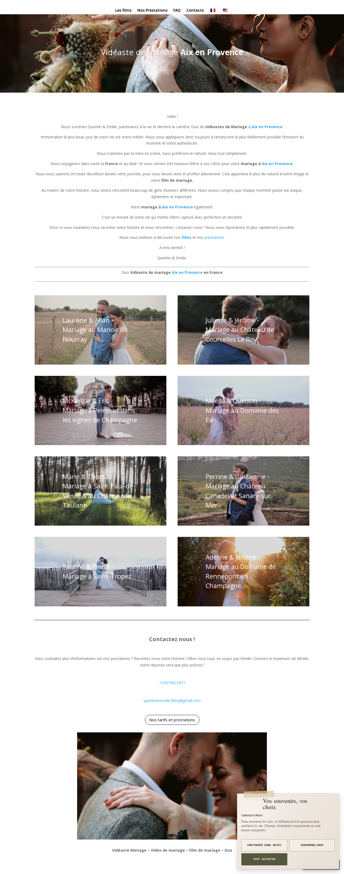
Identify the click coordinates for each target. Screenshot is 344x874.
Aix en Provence (211, 52)
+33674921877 (172, 682)
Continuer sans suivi (264, 845)
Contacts (195, 10)
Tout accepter (264, 859)
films (186, 237)
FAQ (177, 10)
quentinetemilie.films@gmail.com (172, 700)
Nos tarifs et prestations (172, 719)
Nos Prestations (152, 10)
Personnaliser (312, 845)
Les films (123, 10)
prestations (214, 237)
